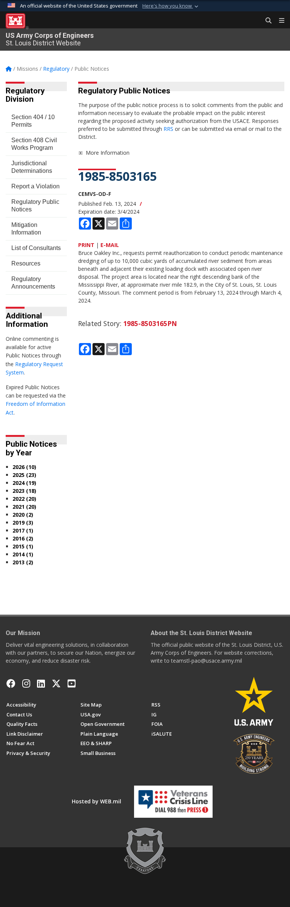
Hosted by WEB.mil (96, 801)
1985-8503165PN (150, 323)
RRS (169, 128)
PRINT (86, 244)
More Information (108, 152)
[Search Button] (265, 20)
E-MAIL (109, 244)
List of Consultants (36, 248)
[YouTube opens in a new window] (72, 683)
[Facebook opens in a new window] (10, 683)
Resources (25, 263)
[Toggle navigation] (278, 20)
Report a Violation (35, 186)
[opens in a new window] (26, 683)
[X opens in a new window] (56, 683)
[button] (171, 6)
